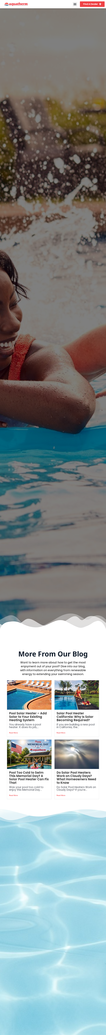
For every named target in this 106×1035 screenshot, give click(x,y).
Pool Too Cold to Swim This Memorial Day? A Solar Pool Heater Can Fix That (29, 777)
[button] (75, 4)
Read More (13, 733)
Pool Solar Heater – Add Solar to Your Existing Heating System (28, 716)
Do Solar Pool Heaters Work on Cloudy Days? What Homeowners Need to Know (76, 777)
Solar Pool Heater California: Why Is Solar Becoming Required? (75, 716)
